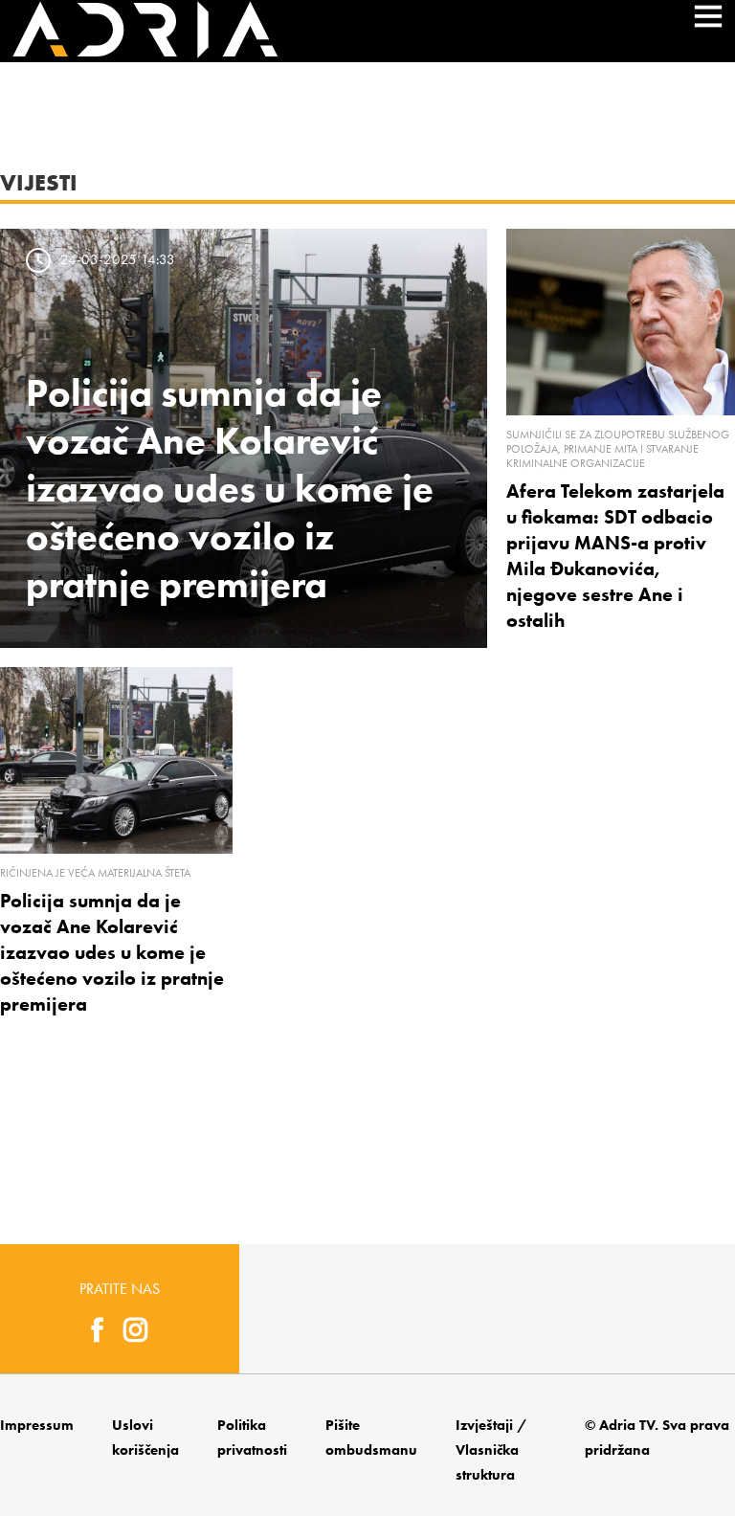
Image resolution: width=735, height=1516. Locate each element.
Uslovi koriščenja (145, 1437)
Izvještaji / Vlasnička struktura (491, 1449)
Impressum (37, 1425)
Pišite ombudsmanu (371, 1437)
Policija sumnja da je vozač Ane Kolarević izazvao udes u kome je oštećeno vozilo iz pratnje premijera (230, 488)
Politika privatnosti (252, 1437)
